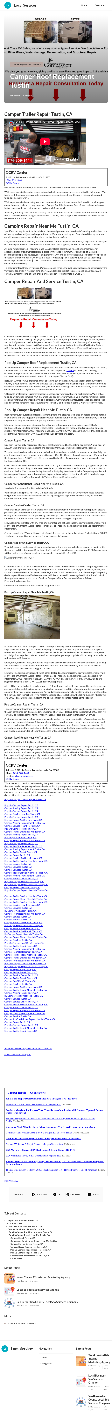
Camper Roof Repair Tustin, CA (20, 981)
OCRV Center (13, 183)
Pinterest (76, 1194)
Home (84, 5)
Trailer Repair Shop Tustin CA (27, 64)
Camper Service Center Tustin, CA (21, 878)
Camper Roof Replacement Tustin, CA (23, 846)
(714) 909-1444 (14, 180)
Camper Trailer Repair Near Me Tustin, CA (25, 989)
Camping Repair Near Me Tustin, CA (24, 1226)
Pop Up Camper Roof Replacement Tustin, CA (30, 1232)
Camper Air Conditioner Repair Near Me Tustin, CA (30, 1019)
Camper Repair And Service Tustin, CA (23, 819)
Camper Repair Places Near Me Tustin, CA (25, 899)
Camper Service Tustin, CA (17, 863)
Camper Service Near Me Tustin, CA (22, 814)
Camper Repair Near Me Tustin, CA (22, 887)
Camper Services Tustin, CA (18, 866)
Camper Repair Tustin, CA (17, 855)
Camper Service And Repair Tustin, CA (23, 858)
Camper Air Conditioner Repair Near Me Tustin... (33, 1241)
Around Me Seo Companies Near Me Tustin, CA (28, 1048)
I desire (70, 370)
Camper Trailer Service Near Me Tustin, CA (26, 860)
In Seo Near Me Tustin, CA (17, 1054)
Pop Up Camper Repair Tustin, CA (21, 805)
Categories (99, 5)
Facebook (42, 1194)
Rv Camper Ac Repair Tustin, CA (20, 837)
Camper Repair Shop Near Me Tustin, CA (24, 831)
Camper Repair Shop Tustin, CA (20, 969)
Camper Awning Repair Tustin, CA (21, 808)
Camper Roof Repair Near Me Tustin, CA (24, 913)
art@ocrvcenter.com (22, 775)
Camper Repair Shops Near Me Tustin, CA (25, 957)
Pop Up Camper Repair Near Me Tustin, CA (26, 884)
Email (96, 1194)
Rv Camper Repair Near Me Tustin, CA (23, 925)
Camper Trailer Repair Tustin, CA (20, 852)
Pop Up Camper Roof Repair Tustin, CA (24, 881)
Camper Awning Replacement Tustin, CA (24, 822)
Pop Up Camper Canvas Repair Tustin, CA (25, 799)
